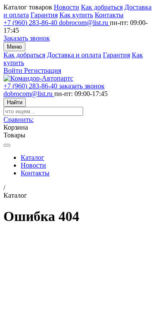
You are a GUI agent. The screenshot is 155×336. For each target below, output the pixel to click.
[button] (18, 119)
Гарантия (44, 15)
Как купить (76, 15)
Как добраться (102, 7)
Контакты (109, 15)
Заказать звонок (26, 38)
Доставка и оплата (74, 55)
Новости (66, 7)
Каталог (32, 157)
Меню (14, 47)
